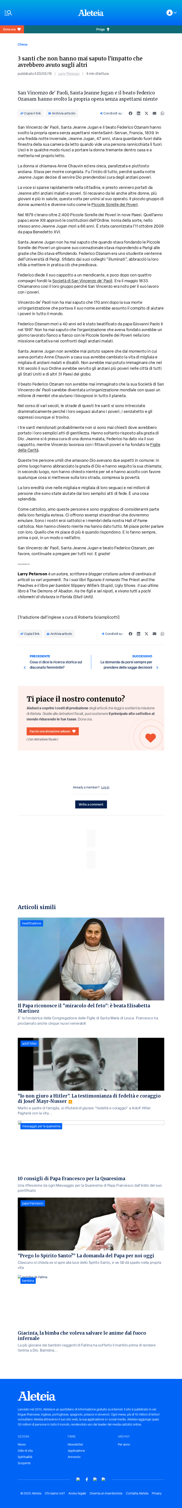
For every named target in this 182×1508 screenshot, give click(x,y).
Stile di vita (25, 1451)
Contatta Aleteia (137, 1493)
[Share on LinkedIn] (138, 113)
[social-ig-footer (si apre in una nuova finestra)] (104, 1479)
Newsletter (75, 1444)
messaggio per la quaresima (41, 1126)
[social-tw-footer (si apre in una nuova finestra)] (95, 1479)
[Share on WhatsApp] (162, 113)
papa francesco (32, 1203)
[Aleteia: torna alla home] (91, 12)
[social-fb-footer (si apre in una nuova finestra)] (87, 1479)
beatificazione (31, 923)
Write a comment (91, 804)
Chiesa (22, 44)
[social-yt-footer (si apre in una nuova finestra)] (78, 1479)
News (22, 1444)
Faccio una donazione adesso (50, 731)
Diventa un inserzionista (106, 1493)
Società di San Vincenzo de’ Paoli (82, 280)
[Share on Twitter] (146, 113)
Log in (105, 787)
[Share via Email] (154, 113)
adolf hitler (29, 1044)
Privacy (157, 1493)
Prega (100, 29)
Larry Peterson (68, 73)
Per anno (124, 1444)
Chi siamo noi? (55, 1493)
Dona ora (9, 29)
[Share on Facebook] (130, 113)
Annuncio (74, 1457)
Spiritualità (25, 1457)
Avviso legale (77, 1493)
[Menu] (39, 12)
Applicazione (76, 1451)
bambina (28, 1281)
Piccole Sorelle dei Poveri (114, 204)
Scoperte (24, 1463)
